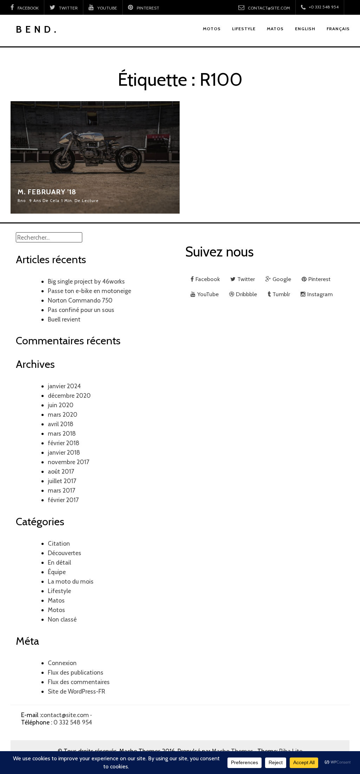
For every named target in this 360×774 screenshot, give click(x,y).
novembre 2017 (68, 462)
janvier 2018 (64, 452)
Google (281, 278)
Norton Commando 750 (80, 300)
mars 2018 (62, 433)
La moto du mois (71, 581)
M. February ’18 (47, 192)
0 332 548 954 (72, 722)
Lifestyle (59, 590)
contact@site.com (269, 8)
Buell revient (64, 319)
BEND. (38, 29)
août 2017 (61, 471)
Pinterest (148, 8)
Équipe (57, 571)
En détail (59, 562)
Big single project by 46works (86, 281)
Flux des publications (75, 672)
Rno (22, 201)
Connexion (62, 662)
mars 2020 (62, 414)
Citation (59, 543)
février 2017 (63, 499)
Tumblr (281, 294)
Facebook (28, 8)
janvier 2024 (64, 386)
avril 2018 (60, 424)
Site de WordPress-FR (76, 691)
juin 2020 (60, 405)
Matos (56, 600)
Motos (56, 609)
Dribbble (246, 294)
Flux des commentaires (79, 681)
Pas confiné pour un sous (81, 309)
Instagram (320, 294)
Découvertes (64, 553)
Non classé (62, 619)
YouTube (107, 8)
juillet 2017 (62, 480)
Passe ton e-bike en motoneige (89, 290)
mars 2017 (61, 490)
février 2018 (63, 443)
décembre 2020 (69, 395)
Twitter (68, 8)
